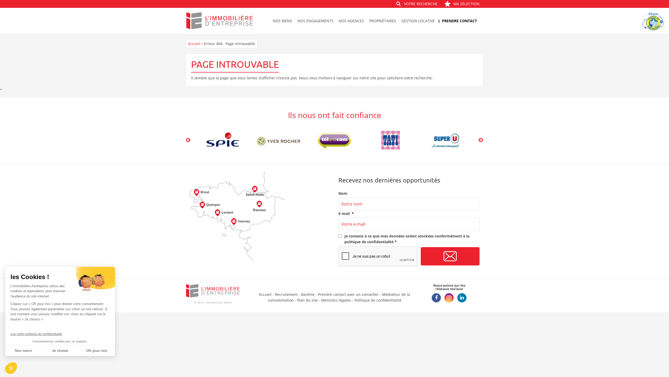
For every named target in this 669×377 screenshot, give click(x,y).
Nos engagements (315, 20)
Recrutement (286, 294)
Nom (342, 193)
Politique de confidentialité (377, 300)
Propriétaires (382, 20)
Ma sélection (466, 3)
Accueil (194, 43)
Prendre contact (459, 20)
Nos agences (351, 20)
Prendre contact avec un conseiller (348, 294)
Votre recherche (420, 3)
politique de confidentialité (369, 241)
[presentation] (378, 256)
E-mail (346, 213)
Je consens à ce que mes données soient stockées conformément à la (406, 239)
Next (480, 140)
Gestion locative (418, 20)
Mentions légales (336, 300)
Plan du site (307, 300)
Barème (308, 294)
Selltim (227, 302)
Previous (188, 140)
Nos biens (282, 20)
